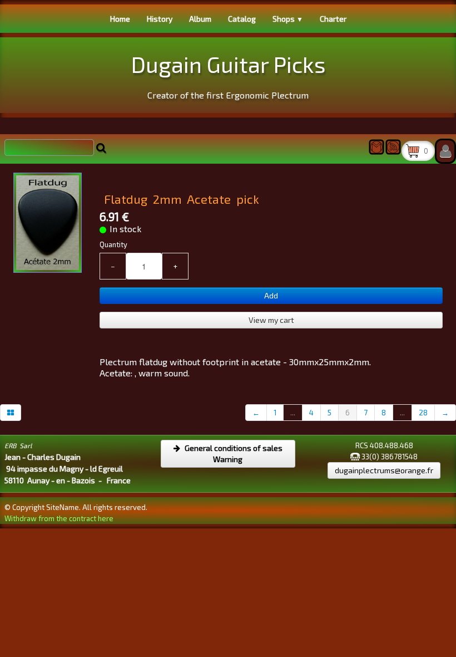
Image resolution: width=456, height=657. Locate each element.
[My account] (445, 151)
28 (423, 412)
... (292, 412)
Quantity (113, 244)
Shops (287, 18)
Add (271, 295)
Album (200, 18)
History (159, 18)
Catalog (242, 18)
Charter (333, 18)
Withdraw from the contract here (58, 518)
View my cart (271, 320)
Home (120, 18)
